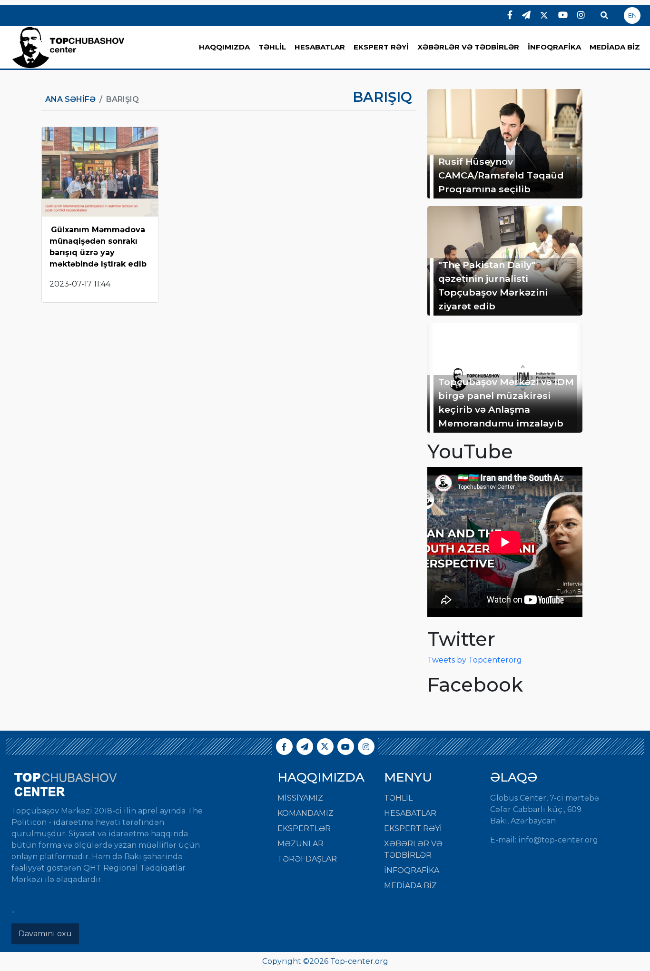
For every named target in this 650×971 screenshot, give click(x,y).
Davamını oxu (45, 933)
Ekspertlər (304, 828)
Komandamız (305, 813)
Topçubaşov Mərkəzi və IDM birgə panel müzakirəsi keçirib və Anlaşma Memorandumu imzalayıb (506, 402)
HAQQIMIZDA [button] (224, 46)
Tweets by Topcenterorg (474, 659)
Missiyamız (300, 798)
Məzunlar (300, 843)
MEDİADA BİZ (615, 46)
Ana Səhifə (70, 99)
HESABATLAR (320, 46)
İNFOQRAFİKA (554, 46)
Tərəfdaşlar (307, 858)
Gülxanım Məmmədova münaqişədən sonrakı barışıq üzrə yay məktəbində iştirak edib (98, 246)
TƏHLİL (272, 46)
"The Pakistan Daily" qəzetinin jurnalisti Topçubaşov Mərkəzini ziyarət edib (493, 285)
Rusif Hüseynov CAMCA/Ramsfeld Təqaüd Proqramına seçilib (501, 175)
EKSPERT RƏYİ (381, 46)
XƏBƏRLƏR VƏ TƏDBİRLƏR (468, 46)
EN (632, 15)
